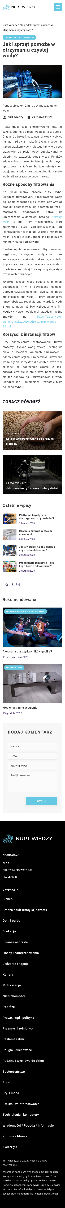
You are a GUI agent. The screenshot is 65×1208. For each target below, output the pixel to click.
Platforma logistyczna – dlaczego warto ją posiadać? (36, 517)
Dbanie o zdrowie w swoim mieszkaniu (35, 532)
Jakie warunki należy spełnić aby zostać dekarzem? (37, 548)
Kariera (8, 974)
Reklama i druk (13, 1039)
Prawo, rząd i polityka (18, 1017)
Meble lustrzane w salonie (20, 707)
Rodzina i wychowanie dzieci (24, 1061)
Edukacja (9, 931)
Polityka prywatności (18, 870)
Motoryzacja (12, 985)
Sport (7, 1082)
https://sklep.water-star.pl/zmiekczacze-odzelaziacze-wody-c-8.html (32, 321)
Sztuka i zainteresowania (21, 1104)
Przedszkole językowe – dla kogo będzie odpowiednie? (36, 564)
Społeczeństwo (14, 1071)
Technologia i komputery (21, 1114)
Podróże (9, 1007)
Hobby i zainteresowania (21, 953)
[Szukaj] (7, 585)
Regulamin (10, 876)
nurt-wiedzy (15, 117)
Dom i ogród (11, 920)
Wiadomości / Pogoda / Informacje (28, 1125)
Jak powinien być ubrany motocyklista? (32, 488)
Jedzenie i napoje (16, 964)
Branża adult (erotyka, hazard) (25, 910)
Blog (6, 863)
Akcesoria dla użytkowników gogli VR (27, 651)
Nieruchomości (14, 996)
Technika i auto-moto (19, 37)
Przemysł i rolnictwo (18, 1028)
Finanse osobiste (15, 942)
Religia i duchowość (17, 1050)
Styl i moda (11, 1093)
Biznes (7, 899)
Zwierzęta (10, 1147)
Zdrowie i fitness (15, 1136)
